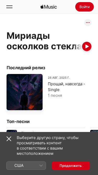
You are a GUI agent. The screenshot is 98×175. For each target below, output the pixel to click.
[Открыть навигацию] (9, 7)
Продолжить (71, 165)
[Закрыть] (9, 138)
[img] (49, 6)
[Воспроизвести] (86, 46)
